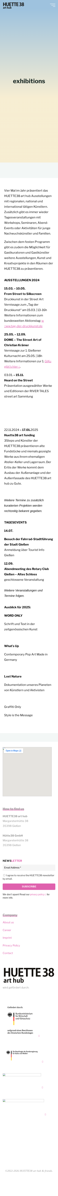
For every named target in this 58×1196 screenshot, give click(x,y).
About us (8, 922)
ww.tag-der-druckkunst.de (24, 326)
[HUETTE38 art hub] (14, 5)
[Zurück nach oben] (46, 1184)
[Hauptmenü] (52, 5)
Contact (8, 953)
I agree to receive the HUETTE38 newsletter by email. (28, 877)
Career (7, 930)
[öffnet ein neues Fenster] (21, 1020)
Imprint (7, 937)
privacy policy (37, 894)
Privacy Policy (11, 945)
